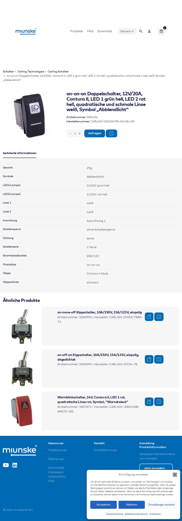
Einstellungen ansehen (162, 504)
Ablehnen (131, 504)
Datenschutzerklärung (136, 514)
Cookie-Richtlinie (114, 514)
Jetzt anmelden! (154, 468)
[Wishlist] (149, 31)
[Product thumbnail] (22, 326)
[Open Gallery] (36, 110)
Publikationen (57, 450)
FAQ (51, 481)
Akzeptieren (103, 504)
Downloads (56, 468)
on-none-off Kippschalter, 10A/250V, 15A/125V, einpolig (99, 312)
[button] (175, 474)
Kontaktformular (105, 450)
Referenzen (56, 459)
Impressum (155, 514)
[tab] (19, 153)
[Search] (140, 31)
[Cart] (161, 31)
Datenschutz (57, 476)
